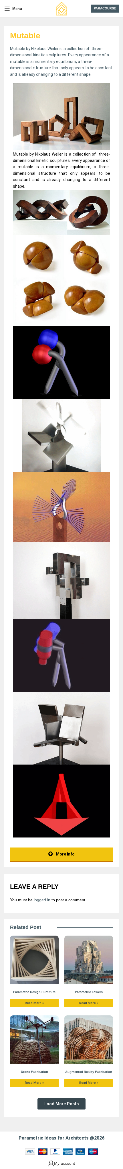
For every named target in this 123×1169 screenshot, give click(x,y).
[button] (61, 1104)
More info (65, 854)
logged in (42, 900)
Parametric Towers (89, 992)
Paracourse (105, 8)
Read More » (34, 1003)
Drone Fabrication (34, 1071)
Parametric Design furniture (34, 992)
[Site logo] (61, 8)
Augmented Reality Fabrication (88, 1071)
